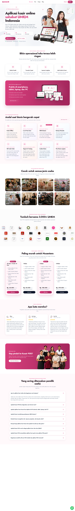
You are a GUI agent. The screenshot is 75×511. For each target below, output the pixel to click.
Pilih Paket (13, 292)
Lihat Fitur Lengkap (21, 38)
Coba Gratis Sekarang (14, 360)
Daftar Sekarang (10, 38)
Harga (39, 1)
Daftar (70, 1)
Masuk (65, 1)
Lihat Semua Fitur (13, 100)
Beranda (31, 1)
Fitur (35, 1)
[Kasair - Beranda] (5, 1)
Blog (43, 1)
